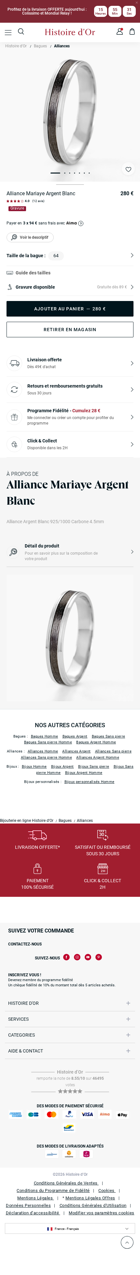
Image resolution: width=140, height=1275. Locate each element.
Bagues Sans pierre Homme (48, 742)
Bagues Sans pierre (108, 736)
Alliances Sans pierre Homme (46, 757)
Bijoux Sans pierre (93, 766)
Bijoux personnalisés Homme (89, 782)
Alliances (62, 46)
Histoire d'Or (16, 46)
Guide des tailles (33, 272)
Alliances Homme (43, 751)
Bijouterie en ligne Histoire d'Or (26, 820)
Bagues (40, 46)
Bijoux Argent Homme (84, 773)
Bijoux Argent (62, 766)
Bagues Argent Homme (96, 742)
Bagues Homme (44, 736)
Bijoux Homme (34, 766)
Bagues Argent (75, 736)
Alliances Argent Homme (97, 757)
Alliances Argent (76, 751)
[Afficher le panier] (132, 32)
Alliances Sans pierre (113, 751)
